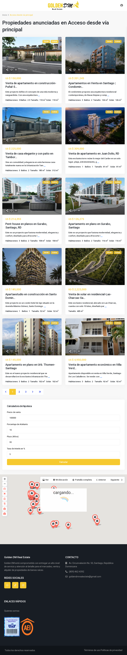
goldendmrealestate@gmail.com (85, 576)
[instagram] (23, 585)
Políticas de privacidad (111, 650)
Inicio (4, 15)
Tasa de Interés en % (16, 448)
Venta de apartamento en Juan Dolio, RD (93, 153)
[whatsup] (7, 585)
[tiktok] (15, 585)
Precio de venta (14, 412)
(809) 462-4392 (76, 571)
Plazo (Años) (13, 436)
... (39, 95)
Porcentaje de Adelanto (17, 424)
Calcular (63, 462)
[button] (74, 531)
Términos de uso (92, 650)
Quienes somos (11, 611)
